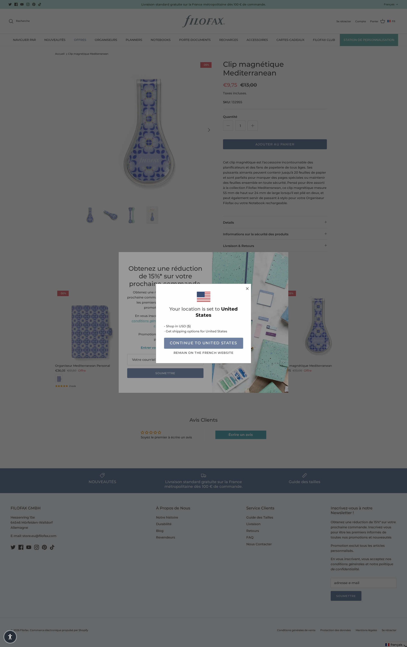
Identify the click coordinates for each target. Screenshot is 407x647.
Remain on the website (203, 353)
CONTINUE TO (203, 343)
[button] (10, 637)
